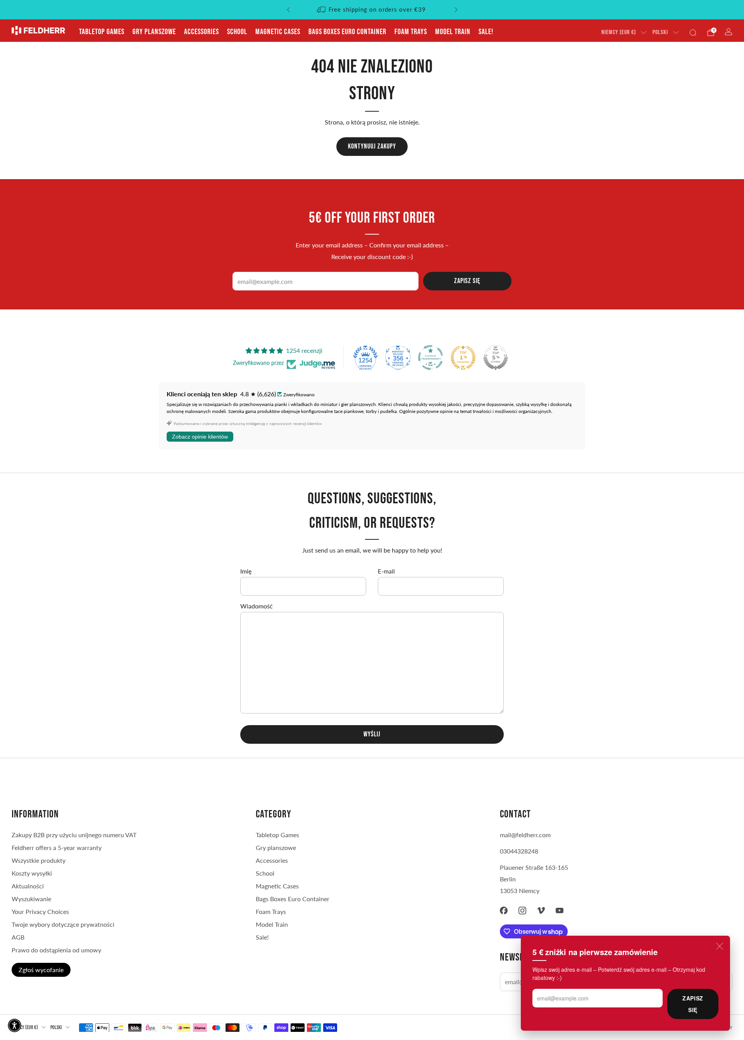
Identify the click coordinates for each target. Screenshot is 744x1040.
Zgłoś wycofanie (41, 969)
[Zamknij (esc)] (719, 946)
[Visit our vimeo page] (541, 910)
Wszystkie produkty (38, 860)
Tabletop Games (101, 31)
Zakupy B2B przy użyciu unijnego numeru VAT (74, 834)
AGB (18, 937)
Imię (245, 571)
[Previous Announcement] (288, 10)
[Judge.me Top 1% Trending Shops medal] (463, 357)
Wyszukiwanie (31, 898)
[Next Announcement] (456, 10)
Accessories (201, 31)
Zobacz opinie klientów (200, 437)
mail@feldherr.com (525, 834)
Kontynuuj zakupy (372, 146)
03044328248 (519, 851)
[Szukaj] (693, 32)
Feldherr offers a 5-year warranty (57, 847)
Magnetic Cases (277, 31)
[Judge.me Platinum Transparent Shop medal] (430, 357)
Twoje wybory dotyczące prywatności (63, 924)
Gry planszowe (154, 31)
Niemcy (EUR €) (618, 32)
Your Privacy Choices (40, 911)
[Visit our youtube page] (559, 910)
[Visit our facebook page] (503, 910)
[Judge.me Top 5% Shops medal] (495, 357)
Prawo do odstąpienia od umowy (56, 950)
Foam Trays (410, 31)
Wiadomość (256, 606)
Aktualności (28, 886)
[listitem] (372, 9)
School (237, 31)
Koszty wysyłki (32, 873)
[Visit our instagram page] (522, 910)
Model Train (452, 31)
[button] (14, 1025)
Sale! (486, 31)
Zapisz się (692, 1004)
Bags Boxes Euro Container (347, 31)
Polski (660, 32)
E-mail (386, 571)
